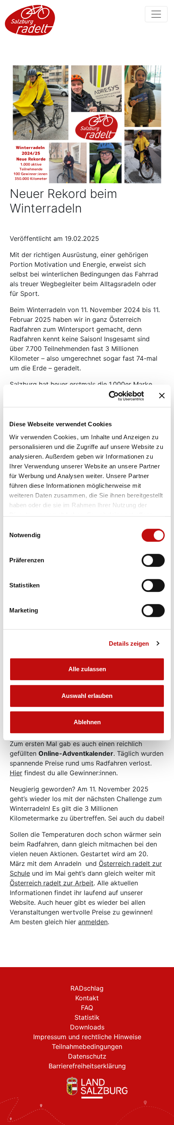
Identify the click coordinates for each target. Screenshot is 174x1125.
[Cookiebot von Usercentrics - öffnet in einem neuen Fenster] (109, 396)
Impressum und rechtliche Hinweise (87, 1037)
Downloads (87, 1027)
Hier (16, 773)
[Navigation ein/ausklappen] (156, 14)
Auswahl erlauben (87, 695)
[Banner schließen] (162, 396)
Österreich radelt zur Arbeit (51, 883)
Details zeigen (129, 643)
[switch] (153, 560)
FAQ (87, 1008)
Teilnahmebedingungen (87, 1046)
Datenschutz (87, 1056)
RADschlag (87, 988)
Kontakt (87, 998)
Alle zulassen (87, 669)
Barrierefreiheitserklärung (87, 1066)
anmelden (93, 922)
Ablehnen (87, 722)
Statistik (87, 1017)
